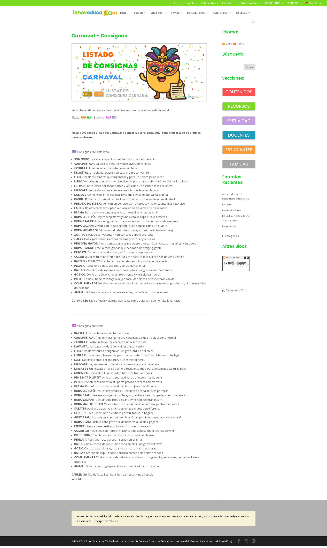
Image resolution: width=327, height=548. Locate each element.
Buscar (250, 67)
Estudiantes (208, 3)
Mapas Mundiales (231, 210)
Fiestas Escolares (248, 3)
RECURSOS (293, 3)
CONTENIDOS (272, 3)
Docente (190, 3)
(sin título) (227, 204)
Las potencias (229, 226)
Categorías (232, 236)
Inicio (175, 3)
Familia (226, 3)
